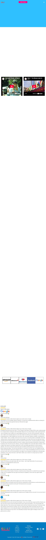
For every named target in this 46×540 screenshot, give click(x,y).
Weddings (29, 525)
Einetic (25, 537)
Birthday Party (29, 530)
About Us (17, 527)
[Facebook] (38, 529)
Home (17, 525)
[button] (23, 2)
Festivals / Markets (29, 531)
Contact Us (17, 530)
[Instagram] (40, 529)
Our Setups (17, 528)
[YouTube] (43, 529)
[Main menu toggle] (44, 2)
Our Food (17, 531)
